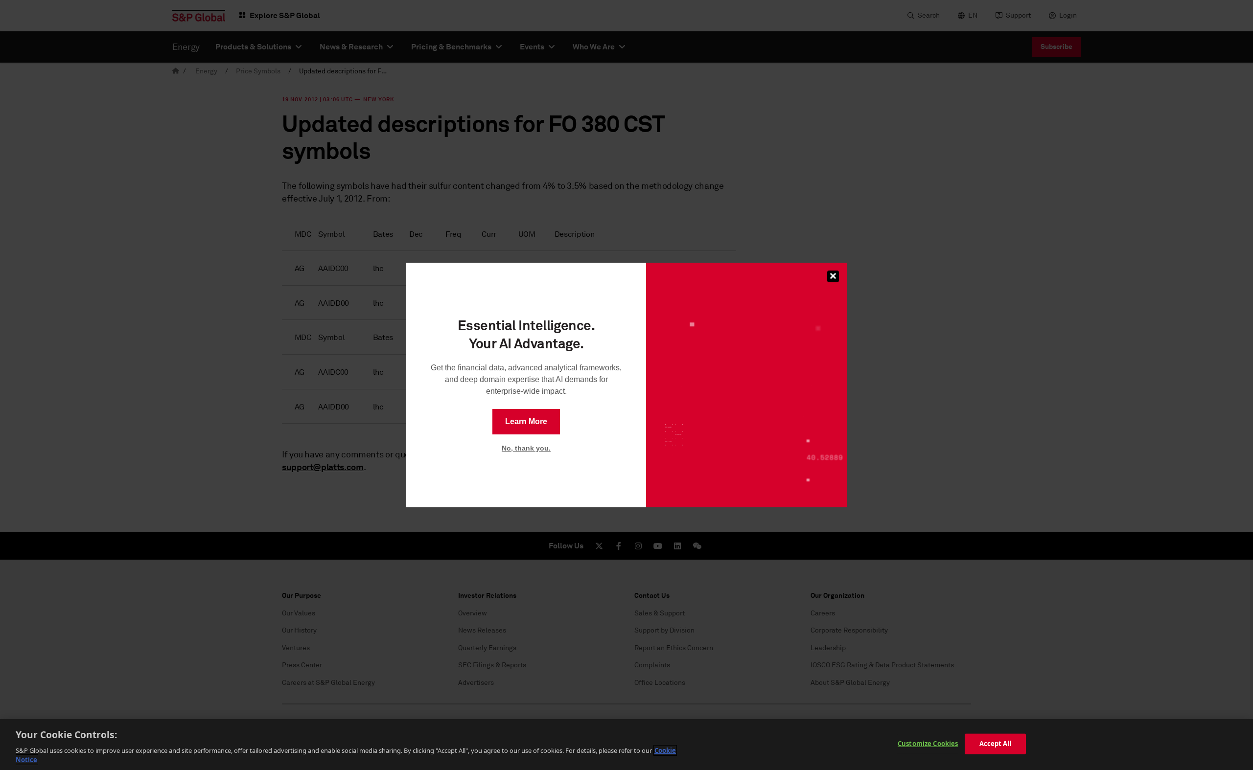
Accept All (995, 743)
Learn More (526, 421)
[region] (626, 744)
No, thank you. (526, 448)
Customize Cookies (928, 743)
